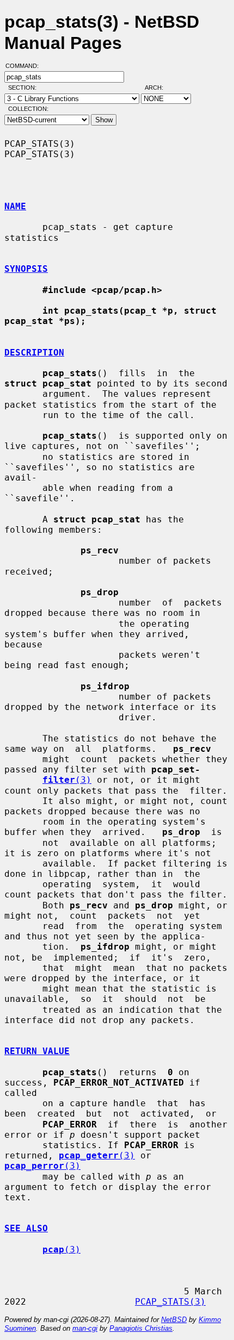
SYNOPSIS (26, 269)
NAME (15, 206)
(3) (66, 780)
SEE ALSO (26, 1228)
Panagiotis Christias (141, 1328)
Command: (25, 66)
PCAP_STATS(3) (170, 1302)
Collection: (28, 108)
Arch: (159, 87)
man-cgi (84, 1328)
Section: (24, 87)
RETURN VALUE (37, 1051)
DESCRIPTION (34, 352)
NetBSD (174, 1320)
